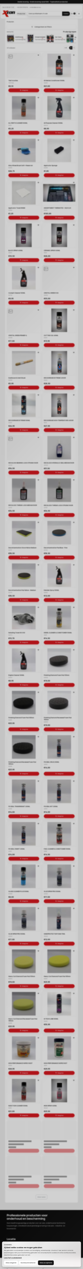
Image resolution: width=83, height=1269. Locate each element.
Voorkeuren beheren (28, 1263)
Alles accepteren (46, 1263)
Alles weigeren (11, 1263)
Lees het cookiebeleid (13, 1258)
